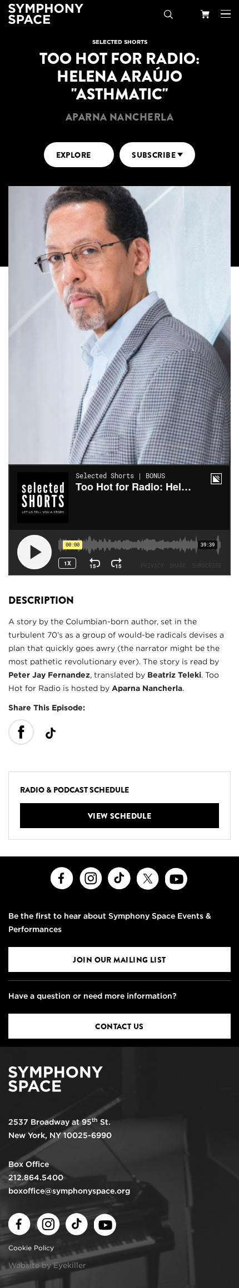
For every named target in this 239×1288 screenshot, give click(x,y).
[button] (226, 14)
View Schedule (120, 815)
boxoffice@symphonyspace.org (69, 1190)
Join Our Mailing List (119, 959)
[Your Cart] (205, 14)
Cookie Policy (31, 1248)
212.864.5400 (35, 1177)
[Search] (168, 14)
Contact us (119, 1026)
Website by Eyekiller (47, 1265)
